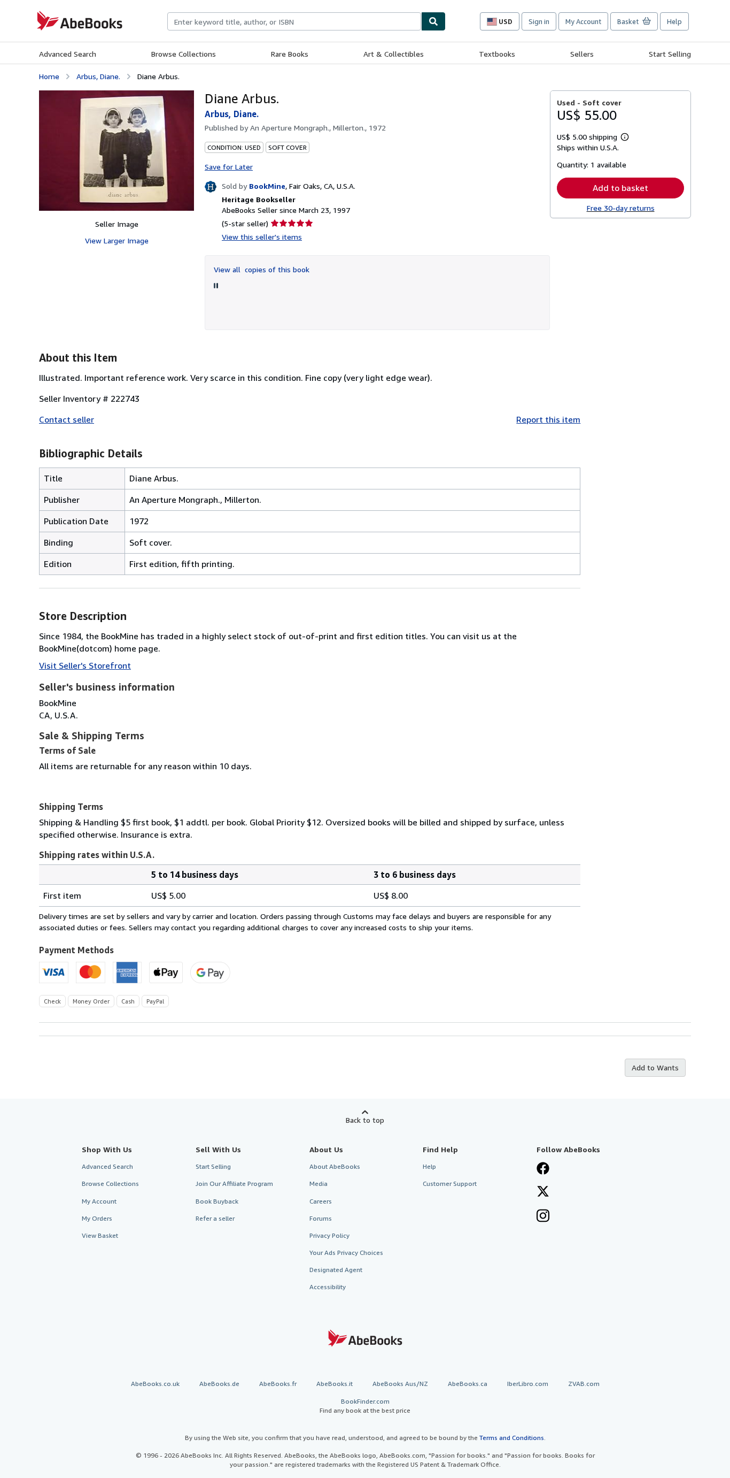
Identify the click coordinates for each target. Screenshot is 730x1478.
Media (318, 1184)
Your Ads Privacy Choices (346, 1253)
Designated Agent (335, 1270)
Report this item (548, 419)
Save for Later (229, 166)
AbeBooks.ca (467, 1384)
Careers (320, 1201)
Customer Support (450, 1184)
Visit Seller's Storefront (85, 665)
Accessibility (327, 1287)
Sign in (539, 21)
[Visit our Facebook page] (543, 1169)
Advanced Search (67, 53)
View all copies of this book (261, 269)
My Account (583, 21)
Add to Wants (655, 1067)
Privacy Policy (329, 1235)
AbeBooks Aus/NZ (400, 1384)
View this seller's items (262, 236)
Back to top (365, 1119)
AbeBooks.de (219, 1384)
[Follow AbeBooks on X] (543, 1192)
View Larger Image (117, 240)
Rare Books (289, 53)
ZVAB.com (584, 1384)
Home (49, 76)
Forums (320, 1218)
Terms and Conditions (511, 1438)
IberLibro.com (527, 1384)
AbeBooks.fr (278, 1384)
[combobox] (294, 21)
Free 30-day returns (621, 207)
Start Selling (670, 53)
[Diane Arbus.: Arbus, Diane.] (116, 150)
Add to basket (620, 187)
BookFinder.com (365, 1405)
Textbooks (497, 53)
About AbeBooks (334, 1166)
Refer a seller (215, 1218)
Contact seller (66, 419)
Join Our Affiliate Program (234, 1184)
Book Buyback (217, 1201)
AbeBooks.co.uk (155, 1384)
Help (674, 21)
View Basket (100, 1235)
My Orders (97, 1218)
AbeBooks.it (334, 1384)
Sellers (582, 53)
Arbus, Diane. (98, 76)
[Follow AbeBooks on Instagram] (543, 1217)
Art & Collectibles (393, 53)
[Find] (433, 21)
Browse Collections (183, 53)
